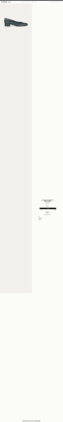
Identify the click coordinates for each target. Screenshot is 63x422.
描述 (39, 216)
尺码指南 (39, 219)
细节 (39, 217)
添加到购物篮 (48, 208)
